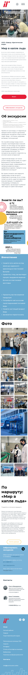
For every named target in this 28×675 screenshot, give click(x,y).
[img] (17, 4)
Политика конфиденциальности (13, 654)
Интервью (6, 646)
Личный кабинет (8, 630)
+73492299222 (15, 556)
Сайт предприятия (9, 565)
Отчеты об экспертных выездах (12, 649)
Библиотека (7, 652)
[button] (14, 97)
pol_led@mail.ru (8, 562)
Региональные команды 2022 (12, 641)
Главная (5, 633)
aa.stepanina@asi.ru (13, 605)
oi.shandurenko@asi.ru (14, 592)
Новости (5, 644)
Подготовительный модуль (11, 635)
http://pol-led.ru (7, 570)
